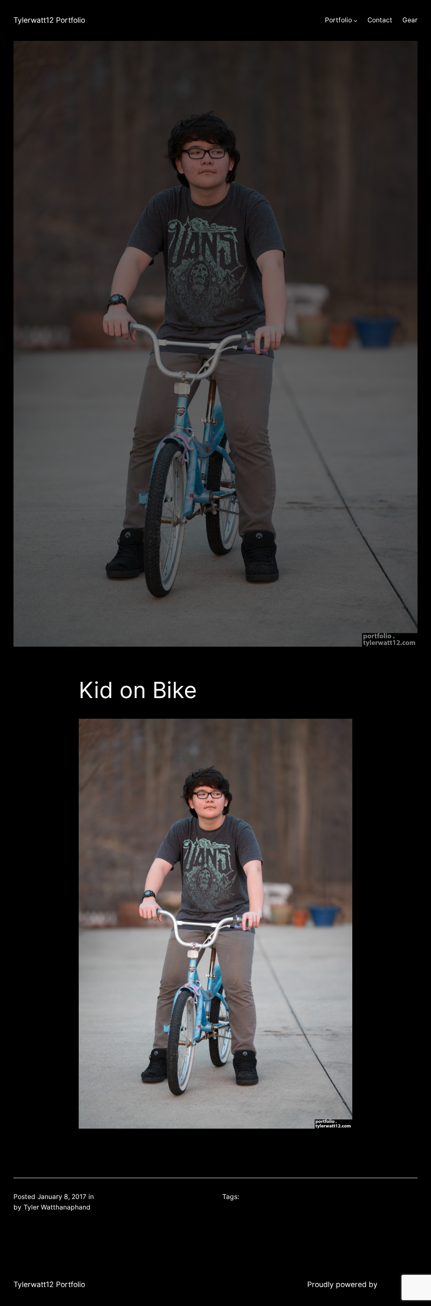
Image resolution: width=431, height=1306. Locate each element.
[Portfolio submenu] (355, 20)
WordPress (399, 1284)
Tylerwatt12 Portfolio (49, 20)
